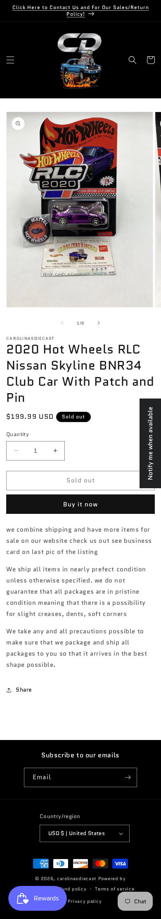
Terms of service (114, 889)
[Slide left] (62, 323)
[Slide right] (99, 323)
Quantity (17, 434)
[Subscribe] (127, 777)
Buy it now (80, 504)
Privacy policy (85, 901)
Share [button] (24, 689)
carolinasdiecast (77, 878)
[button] (10, 60)
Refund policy (70, 889)
